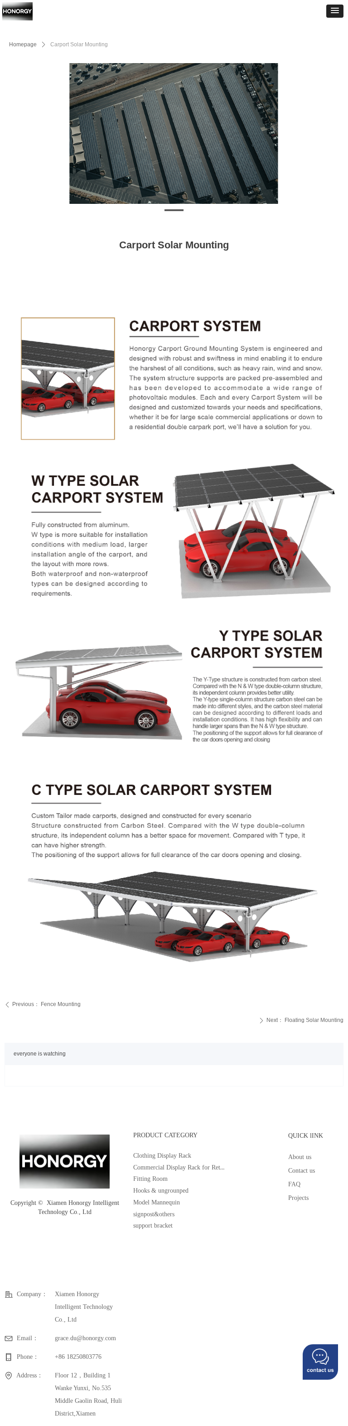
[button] (334, 11)
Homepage (23, 44)
